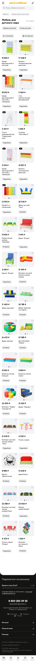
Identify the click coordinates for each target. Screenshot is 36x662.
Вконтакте (13, 614)
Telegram (26, 614)
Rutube (19, 616)
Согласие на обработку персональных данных (15, 642)
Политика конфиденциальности (10, 645)
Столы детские (25, 28)
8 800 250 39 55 (18, 600)
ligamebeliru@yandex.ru (18, 604)
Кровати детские (9, 28)
